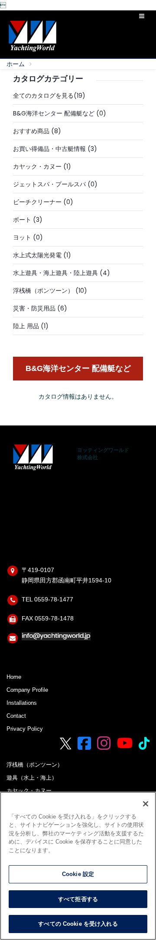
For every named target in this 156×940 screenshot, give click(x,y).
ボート (22, 219)
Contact (16, 716)
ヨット (22, 237)
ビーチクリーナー (37, 202)
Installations (21, 703)
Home (13, 677)
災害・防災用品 (34, 308)
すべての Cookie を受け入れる (77, 924)
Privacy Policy (24, 729)
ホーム (15, 64)
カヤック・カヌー (37, 166)
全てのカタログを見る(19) (49, 95)
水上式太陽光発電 (37, 255)
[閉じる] (145, 803)
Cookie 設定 (78, 874)
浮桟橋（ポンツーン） (43, 290)
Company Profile (27, 690)
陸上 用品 (26, 326)
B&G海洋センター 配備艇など (53, 113)
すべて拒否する (78, 899)
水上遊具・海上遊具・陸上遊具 (55, 273)
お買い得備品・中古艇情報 (49, 148)
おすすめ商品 (31, 131)
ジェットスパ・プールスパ (49, 184)
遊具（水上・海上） (31, 778)
